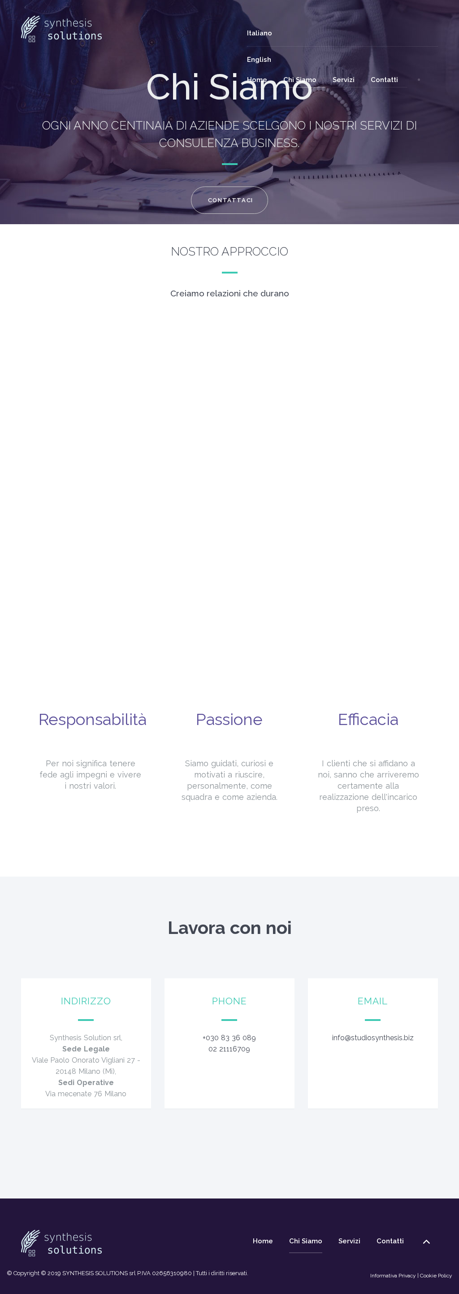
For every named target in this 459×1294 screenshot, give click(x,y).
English (259, 60)
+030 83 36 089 (229, 1037)
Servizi (348, 79)
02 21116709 (229, 1049)
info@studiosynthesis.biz (373, 1037)
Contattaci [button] (230, 200)
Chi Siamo (304, 79)
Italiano (259, 33)
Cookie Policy (436, 1275)
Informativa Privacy (393, 1275)
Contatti (389, 79)
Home (261, 79)
